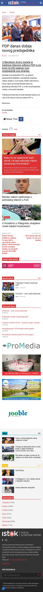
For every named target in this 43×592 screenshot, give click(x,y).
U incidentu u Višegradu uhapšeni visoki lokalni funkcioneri (21, 225)
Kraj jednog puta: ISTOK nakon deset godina (18, 329)
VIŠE (39, 278)
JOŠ (39, 134)
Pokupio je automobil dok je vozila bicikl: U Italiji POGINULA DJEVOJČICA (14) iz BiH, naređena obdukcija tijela (27, 450)
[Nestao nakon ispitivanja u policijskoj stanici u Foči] (21, 186)
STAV (5, 466)
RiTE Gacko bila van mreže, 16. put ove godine (33, 238)
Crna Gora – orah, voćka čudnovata (27, 294)
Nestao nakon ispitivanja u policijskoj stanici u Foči (17, 198)
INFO (5, 434)
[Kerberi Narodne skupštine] (8, 490)
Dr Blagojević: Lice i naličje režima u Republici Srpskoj (27, 480)
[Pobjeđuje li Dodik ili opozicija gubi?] (8, 286)
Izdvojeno (5, 503)
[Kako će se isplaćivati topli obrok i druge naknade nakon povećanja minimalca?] (21, 146)
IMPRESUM (5, 564)
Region (4, 525)
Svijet (4, 518)
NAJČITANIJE (8, 278)
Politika (4, 113)
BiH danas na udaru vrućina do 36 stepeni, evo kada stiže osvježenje (28, 456)
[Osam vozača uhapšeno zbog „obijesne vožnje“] (8, 440)
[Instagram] (6, 540)
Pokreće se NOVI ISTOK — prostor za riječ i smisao (21, 323)
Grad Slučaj (19, 470)
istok (4, 56)
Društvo (7, 191)
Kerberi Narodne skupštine (25, 488)
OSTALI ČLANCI (9, 135)
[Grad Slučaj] (8, 473)
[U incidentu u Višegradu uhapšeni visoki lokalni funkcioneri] (21, 212)
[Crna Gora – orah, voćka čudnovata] (8, 297)
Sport (4, 514)
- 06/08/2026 (22, 287)
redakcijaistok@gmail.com (18, 560)
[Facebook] (21, 119)
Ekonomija (8, 151)
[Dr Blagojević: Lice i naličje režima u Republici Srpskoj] (8, 481)
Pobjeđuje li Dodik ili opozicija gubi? (15, 317)
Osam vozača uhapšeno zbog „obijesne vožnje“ (26, 439)
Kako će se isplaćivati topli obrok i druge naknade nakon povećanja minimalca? (20, 160)
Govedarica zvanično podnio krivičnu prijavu (18, 335)
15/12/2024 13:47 (13, 56)
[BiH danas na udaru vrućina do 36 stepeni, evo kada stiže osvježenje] (8, 458)
